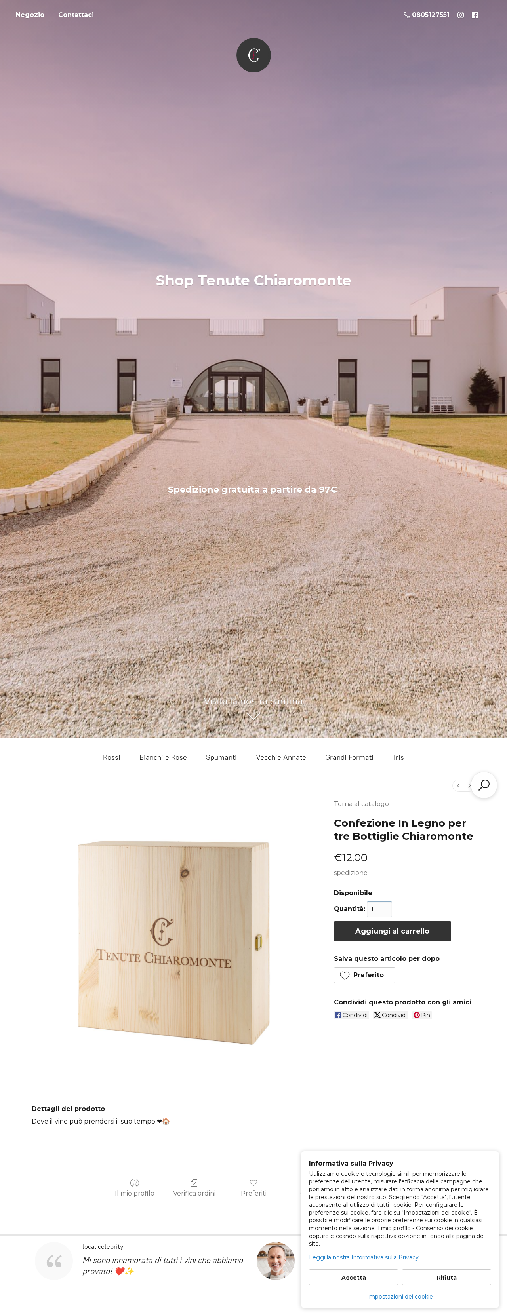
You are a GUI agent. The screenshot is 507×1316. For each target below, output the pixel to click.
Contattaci (76, 15)
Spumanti (221, 757)
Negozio (30, 15)
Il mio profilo (134, 1193)
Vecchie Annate (281, 757)
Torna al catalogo (361, 804)
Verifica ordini (194, 1193)
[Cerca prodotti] (484, 785)
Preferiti (254, 1193)
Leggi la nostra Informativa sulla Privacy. (364, 1257)
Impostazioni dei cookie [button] (400, 1296)
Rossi (111, 757)
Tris (398, 757)
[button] (365, 975)
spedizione (351, 873)
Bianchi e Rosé (163, 757)
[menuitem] (458, 785)
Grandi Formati (349, 757)
